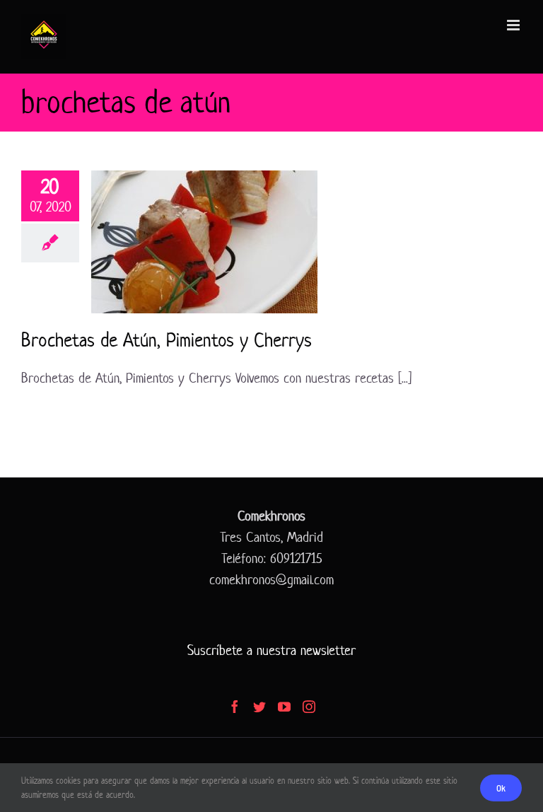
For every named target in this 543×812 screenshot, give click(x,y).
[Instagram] (309, 706)
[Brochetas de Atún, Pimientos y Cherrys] (204, 241)
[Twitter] (259, 706)
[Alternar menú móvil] (514, 25)
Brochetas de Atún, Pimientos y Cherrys (166, 339)
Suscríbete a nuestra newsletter (271, 650)
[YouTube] (284, 706)
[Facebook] (234, 706)
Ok (501, 788)
